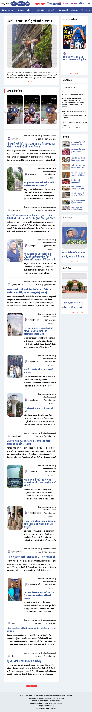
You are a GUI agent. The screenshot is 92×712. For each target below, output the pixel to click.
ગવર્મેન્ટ (52, 10)
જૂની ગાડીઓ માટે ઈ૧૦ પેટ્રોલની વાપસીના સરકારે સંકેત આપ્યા (78, 202)
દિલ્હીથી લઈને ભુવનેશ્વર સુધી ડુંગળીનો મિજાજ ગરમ (78, 181)
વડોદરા (13, 4)
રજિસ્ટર (82, 3)
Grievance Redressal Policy (51, 703)
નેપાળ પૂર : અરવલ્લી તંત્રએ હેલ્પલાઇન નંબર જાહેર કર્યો (31, 557)
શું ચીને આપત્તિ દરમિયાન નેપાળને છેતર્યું (24, 661)
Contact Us (65, 125)
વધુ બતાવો (32, 686)
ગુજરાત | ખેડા (32, 471)
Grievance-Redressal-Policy (71, 128)
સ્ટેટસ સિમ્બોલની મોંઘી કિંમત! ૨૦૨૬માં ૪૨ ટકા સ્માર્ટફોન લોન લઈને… (78, 159)
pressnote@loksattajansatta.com (74, 94)
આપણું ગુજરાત (9, 10)
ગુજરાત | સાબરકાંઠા (34, 513)
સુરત (27, 4)
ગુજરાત (73, 54)
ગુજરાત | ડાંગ (32, 174)
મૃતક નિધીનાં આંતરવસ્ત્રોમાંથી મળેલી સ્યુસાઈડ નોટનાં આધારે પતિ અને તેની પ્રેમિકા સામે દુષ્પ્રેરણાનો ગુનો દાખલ (31, 217)
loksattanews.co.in (50, 136)
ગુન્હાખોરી (64, 10)
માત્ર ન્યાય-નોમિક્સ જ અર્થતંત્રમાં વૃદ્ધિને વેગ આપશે (78, 174)
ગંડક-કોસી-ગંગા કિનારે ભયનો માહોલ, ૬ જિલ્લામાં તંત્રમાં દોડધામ (31, 630)
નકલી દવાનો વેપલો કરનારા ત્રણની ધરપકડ (38, 371)
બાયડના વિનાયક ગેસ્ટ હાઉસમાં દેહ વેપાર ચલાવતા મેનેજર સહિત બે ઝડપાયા (39, 595)
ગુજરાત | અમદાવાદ (17, 285)
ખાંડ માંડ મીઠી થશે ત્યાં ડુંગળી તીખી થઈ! (78, 150)
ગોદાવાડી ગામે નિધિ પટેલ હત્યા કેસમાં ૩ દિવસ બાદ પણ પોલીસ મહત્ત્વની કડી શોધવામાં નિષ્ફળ (31, 145)
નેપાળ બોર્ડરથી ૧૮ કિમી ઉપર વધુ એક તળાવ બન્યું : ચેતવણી (37, 21)
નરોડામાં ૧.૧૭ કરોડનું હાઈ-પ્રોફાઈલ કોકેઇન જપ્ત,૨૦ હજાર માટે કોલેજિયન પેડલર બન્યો (39, 331)
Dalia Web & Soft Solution (46, 708)
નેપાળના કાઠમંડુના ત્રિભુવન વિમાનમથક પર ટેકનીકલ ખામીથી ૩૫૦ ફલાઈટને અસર (73, 306)
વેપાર (76, 10)
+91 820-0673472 (70, 88)
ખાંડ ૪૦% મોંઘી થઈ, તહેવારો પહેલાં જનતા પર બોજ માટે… (77, 188)
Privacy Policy (81, 122)
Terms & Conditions (68, 122)
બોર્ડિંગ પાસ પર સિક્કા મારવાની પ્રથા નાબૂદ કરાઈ (78, 166)
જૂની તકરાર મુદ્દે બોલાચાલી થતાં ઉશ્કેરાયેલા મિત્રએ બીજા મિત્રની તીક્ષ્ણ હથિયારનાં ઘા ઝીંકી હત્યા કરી (39, 257)
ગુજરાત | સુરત (16, 139)
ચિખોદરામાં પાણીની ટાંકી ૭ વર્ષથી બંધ (39, 410)
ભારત (22, 10)
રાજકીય (42, 10)
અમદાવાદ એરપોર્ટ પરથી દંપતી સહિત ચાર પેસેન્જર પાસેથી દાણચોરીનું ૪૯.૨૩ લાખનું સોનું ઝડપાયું (29, 291)
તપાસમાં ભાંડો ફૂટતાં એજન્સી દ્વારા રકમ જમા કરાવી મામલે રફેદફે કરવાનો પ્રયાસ (29, 442)
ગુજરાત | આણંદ (33, 400)
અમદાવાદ (21, 4)
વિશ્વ (31, 10)
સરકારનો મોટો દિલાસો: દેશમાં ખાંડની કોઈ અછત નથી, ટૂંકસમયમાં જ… (78, 143)
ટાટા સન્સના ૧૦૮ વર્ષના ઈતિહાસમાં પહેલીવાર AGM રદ (77, 208)
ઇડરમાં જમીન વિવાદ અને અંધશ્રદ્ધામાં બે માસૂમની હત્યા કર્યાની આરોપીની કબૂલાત (40, 524)
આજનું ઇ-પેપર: (6, 4)
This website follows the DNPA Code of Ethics (46, 698)
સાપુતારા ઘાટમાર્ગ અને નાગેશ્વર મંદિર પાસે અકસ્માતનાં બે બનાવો (40, 184)
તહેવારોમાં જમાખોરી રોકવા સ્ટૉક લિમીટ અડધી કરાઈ (77, 194)
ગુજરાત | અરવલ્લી (17, 552)
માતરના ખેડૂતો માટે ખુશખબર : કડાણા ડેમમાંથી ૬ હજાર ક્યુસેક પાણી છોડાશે (40, 483)
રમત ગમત (86, 10)
